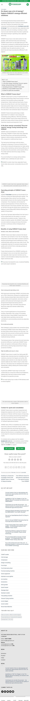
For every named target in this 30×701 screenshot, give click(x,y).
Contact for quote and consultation (11, 90)
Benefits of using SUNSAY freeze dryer (12, 88)
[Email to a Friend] (13, 467)
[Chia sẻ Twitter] (11, 467)
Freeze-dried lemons (5, 617)
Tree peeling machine (6, 595)
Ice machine (4, 579)
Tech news (3, 9)
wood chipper (4, 601)
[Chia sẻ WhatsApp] (6, 467)
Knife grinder (4, 584)
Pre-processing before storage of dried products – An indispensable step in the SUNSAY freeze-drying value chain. (15, 538)
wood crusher (4, 604)
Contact (3, 660)
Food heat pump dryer (7, 568)
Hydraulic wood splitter (7, 576)
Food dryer (4, 565)
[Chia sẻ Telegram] (24, 467)
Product (3, 655)
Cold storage (4, 557)
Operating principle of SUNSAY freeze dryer (13, 87)
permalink (24, 472)
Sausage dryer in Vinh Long (6, 619)
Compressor (4, 560)
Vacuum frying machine (7, 598)
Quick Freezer (4, 587)
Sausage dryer (5, 590)
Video (2, 657)
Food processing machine (8, 571)
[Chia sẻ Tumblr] (21, 467)
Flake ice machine (5, 614)
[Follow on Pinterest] (13, 691)
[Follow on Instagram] (5, 691)
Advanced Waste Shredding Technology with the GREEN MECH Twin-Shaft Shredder (17, 511)
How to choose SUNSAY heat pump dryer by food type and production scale (16, 520)
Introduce (3, 653)
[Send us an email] (10, 691)
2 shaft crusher (5, 554)
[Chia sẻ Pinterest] (16, 467)
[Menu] (2, 4)
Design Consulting (5, 562)
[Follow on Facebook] (2, 691)
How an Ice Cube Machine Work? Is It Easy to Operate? (16, 516)
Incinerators (4, 582)
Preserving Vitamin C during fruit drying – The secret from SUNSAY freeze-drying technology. (16, 532)
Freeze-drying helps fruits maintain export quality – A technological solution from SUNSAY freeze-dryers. (16, 526)
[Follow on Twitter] (7, 691)
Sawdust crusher (5, 593)
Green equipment (5, 573)
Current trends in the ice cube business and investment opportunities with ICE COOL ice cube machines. (16, 494)
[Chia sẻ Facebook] (8, 467)
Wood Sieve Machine (6, 606)
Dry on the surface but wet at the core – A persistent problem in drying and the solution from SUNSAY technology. (17, 544)
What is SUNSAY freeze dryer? (10, 81)
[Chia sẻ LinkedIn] (19, 467)
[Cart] (28, 4)
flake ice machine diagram (15, 614)
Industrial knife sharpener (16, 617)
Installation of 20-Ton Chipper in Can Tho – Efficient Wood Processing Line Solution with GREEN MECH (17, 500)
